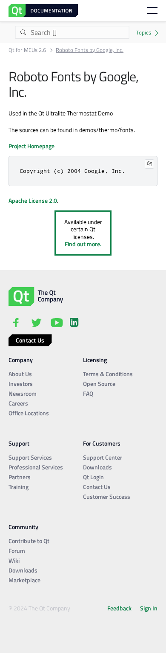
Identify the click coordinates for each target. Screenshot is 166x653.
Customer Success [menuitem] (106, 496)
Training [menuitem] (19, 486)
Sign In (148, 608)
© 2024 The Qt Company (39, 608)
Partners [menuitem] (20, 476)
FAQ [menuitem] (88, 393)
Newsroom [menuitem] (23, 393)
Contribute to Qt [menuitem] (29, 540)
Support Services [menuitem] (30, 457)
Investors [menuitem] (21, 383)
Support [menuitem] (19, 443)
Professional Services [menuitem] (36, 467)
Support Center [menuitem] (102, 457)
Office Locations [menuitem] (29, 412)
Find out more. (83, 243)
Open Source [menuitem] (99, 383)
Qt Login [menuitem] (93, 476)
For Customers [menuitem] (101, 443)
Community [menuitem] (23, 526)
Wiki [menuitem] (14, 560)
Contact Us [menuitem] (97, 486)
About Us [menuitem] (20, 373)
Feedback (119, 608)
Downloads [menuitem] (97, 467)
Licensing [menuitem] (95, 359)
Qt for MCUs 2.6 (27, 50)
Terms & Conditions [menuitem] (108, 373)
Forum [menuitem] (17, 550)
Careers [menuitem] (18, 403)
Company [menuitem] (21, 359)
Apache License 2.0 (33, 200)
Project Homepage (31, 145)
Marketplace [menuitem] (24, 579)
